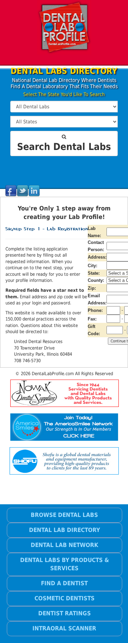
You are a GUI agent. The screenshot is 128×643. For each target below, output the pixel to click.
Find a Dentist (64, 583)
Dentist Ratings (64, 613)
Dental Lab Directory (64, 529)
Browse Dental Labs (64, 514)
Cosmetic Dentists (64, 598)
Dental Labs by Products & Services (64, 564)
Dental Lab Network (64, 545)
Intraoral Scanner (64, 628)
